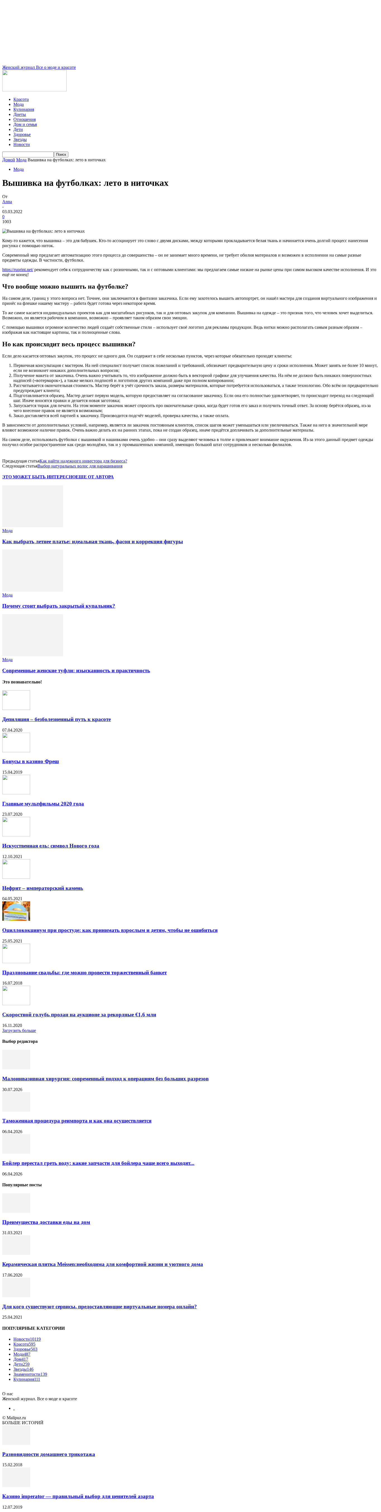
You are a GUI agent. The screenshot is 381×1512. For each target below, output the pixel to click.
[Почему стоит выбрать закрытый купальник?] (32, 590)
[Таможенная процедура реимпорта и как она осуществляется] (16, 1110)
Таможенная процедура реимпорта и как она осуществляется (76, 1121)
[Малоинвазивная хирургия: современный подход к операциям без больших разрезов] (16, 1067)
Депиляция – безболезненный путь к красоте (56, 719)
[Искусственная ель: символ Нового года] (16, 834)
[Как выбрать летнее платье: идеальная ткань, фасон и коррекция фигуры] (32, 525)
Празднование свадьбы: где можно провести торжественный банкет (84, 972)
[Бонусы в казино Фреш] (16, 750)
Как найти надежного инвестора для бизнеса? (83, 461)
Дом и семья (25, 124)
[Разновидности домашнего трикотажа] (16, 1443)
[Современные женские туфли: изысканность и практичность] (32, 654)
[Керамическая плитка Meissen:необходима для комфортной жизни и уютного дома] (16, 1253)
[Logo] (34, 89)
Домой (8, 159)
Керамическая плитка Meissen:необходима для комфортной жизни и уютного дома (102, 1264)
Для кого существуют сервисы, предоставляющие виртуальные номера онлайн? (99, 1306)
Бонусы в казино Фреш (30, 761)
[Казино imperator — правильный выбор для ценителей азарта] (16, 1485)
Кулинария (23, 109)
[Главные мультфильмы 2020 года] (16, 792)
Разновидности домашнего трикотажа (48, 1454)
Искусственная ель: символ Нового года (50, 846)
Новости (21, 144)
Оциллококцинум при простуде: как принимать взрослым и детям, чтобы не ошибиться (110, 930)
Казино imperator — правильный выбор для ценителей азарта (78, 1496)
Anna (7, 201)
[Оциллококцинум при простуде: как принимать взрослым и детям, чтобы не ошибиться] (16, 919)
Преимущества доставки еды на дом (46, 1222)
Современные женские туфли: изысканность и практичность (76, 670)
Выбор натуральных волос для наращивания (79, 466)
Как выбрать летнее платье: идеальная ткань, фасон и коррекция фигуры (92, 541)
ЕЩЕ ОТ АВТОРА (95, 476)
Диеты (19, 114)
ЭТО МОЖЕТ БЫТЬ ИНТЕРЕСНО (39, 476)
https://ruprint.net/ (17, 269)
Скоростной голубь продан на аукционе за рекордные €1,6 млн (79, 1014)
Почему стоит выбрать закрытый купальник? (58, 606)
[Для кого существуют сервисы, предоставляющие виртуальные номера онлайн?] (16, 1295)
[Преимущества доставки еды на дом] (16, 1211)
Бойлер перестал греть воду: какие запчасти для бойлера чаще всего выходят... (98, 1163)
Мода (18, 104)
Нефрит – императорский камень (42, 888)
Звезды (20, 139)
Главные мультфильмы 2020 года (43, 804)
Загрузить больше (19, 1030)
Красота (21, 99)
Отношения (24, 119)
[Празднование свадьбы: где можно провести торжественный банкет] (16, 961)
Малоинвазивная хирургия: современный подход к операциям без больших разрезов (105, 1079)
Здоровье (22, 134)
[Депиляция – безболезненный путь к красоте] (16, 708)
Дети (18, 129)
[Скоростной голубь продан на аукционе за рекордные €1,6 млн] (16, 1003)
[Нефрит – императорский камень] (16, 877)
